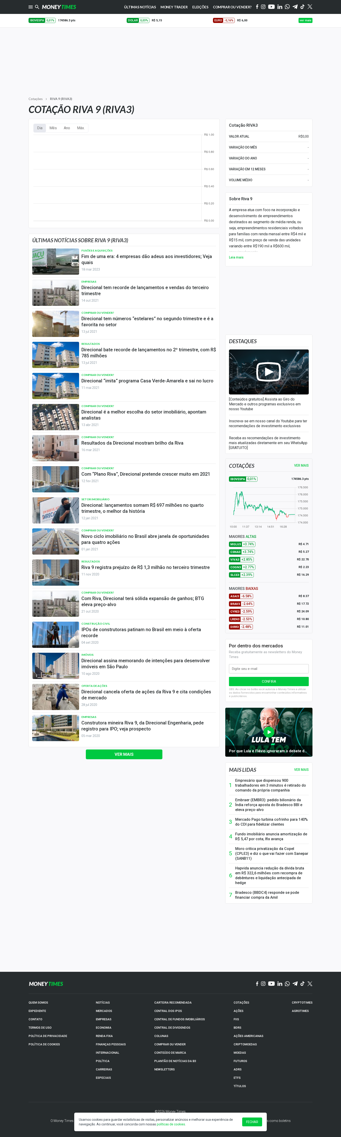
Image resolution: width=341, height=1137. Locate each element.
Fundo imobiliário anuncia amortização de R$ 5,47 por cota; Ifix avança (271, 836)
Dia (39, 128)
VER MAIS (301, 465)
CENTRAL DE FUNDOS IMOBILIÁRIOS (179, 1019)
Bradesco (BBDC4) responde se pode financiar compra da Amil (267, 895)
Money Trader (174, 7)
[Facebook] (257, 7)
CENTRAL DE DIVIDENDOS (172, 1027)
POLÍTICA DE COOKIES (44, 1044)
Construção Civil (95, 623)
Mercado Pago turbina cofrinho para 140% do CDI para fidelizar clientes (271, 822)
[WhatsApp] (287, 7)
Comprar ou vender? (97, 312)
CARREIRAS (104, 1069)
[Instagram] (263, 7)
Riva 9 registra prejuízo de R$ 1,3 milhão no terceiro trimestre (145, 567)
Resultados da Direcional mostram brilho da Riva (132, 443)
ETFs (237, 1077)
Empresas (88, 281)
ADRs (237, 1069)
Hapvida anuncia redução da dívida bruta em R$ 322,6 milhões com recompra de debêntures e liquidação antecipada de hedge (269, 875)
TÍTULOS (240, 1086)
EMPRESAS (103, 1019)
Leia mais (236, 257)
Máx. (81, 128)
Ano (67, 128)
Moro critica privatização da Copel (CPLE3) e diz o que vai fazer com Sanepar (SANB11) (271, 853)
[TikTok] (302, 984)
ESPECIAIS (103, 1077)
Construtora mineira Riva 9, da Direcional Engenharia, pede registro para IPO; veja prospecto (142, 726)
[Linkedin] (279, 7)
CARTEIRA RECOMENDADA (173, 1002)
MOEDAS (240, 1052)
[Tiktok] (302, 7)
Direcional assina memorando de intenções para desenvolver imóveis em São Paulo (145, 663)
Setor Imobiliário (95, 499)
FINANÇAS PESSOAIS (111, 1044)
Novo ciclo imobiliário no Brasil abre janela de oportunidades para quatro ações (145, 539)
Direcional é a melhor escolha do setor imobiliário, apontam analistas (143, 415)
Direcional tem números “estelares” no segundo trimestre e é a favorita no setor (147, 321)
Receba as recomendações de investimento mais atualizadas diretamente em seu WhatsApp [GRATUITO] (268, 443)
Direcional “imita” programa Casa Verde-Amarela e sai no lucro (147, 381)
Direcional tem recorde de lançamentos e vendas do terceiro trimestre (145, 290)
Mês (53, 128)
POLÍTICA (102, 1061)
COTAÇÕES (241, 1002)
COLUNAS (161, 1036)
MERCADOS (104, 1011)
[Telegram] (295, 7)
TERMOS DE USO (40, 1027)
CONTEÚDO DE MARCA (170, 1052)
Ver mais (124, 754)
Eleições (200, 7)
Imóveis (87, 654)
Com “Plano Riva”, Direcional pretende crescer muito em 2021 (145, 474)
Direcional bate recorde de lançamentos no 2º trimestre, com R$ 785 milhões (148, 353)
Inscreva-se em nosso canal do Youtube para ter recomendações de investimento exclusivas (268, 423)
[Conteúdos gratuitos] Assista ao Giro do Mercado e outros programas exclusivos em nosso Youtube (265, 404)
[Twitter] (309, 7)
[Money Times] (59, 7)
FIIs (236, 1019)
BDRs (237, 1027)
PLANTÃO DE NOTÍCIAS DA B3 (175, 1061)
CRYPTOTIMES (302, 1002)
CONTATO (35, 1019)
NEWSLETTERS (164, 1069)
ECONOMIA (103, 1027)
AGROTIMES (300, 1011)
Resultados (90, 344)
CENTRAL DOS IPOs (168, 1011)
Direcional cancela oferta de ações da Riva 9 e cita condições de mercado (146, 695)
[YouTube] (271, 7)
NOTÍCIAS (103, 1002)
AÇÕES (238, 1011)
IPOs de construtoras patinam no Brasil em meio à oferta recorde (141, 632)
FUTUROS (240, 1061)
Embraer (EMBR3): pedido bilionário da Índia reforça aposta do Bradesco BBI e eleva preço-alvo (268, 805)
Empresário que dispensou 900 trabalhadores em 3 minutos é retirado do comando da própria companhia (270, 785)
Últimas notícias (140, 7)
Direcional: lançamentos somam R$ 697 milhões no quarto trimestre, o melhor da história (142, 508)
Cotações (36, 99)
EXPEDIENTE (37, 1011)
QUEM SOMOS (38, 1002)
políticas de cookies (171, 1124)
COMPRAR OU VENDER (170, 1044)
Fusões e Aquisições (97, 250)
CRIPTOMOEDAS (245, 1044)
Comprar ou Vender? (232, 7)
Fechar (252, 1122)
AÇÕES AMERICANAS (248, 1036)
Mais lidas (242, 769)
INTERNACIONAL (107, 1052)
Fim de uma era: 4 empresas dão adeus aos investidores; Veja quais (146, 259)
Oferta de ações (94, 686)
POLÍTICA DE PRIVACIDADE (48, 1036)
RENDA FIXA (104, 1036)
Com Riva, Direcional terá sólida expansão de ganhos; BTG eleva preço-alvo (142, 601)
